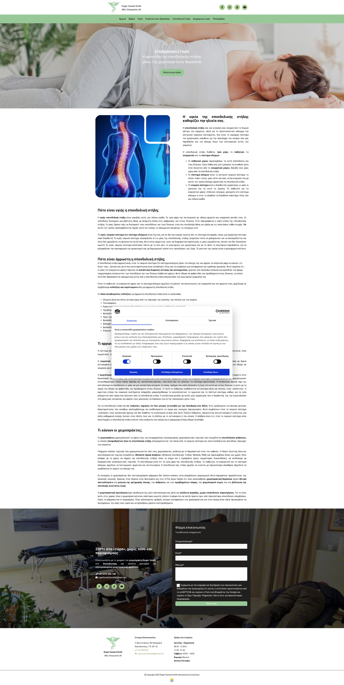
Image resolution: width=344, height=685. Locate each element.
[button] (172, 72)
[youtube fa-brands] (244, 7)
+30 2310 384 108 (107, 574)
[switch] (157, 361)
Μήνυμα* (179, 565)
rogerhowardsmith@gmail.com (112, 577)
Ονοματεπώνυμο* (183, 541)
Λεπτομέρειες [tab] (172, 320)
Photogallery (219, 19)
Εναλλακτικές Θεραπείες (157, 19)
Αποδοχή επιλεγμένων (172, 372)
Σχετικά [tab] (212, 320)
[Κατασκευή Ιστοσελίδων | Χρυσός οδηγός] (172, 680)
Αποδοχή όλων (210, 372)
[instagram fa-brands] (229, 7)
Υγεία (140, 19)
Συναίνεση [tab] (132, 321)
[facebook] (222, 7)
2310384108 (142, 650)
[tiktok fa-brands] (237, 7)
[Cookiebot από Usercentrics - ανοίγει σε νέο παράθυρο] (218, 311)
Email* (178, 553)
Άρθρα (132, 19)
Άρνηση (133, 372)
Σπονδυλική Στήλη (181, 19)
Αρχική (122, 19)
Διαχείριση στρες (201, 19)
